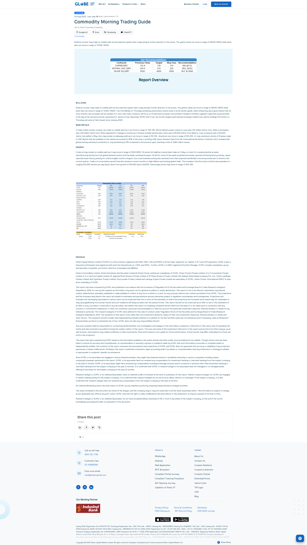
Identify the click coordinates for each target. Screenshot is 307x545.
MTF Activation (162, 469)
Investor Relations (203, 465)
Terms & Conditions (183, 507)
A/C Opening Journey (165, 483)
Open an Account (221, 4)
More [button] (143, 4)
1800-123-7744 (91, 454)
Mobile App (160, 456)
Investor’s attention (203, 469)
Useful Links (200, 483)
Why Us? (102, 4)
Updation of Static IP (165, 487)
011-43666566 (91, 464)
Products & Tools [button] (129, 4)
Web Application (162, 465)
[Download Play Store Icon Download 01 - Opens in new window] (181, 519)
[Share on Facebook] (86, 427)
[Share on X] (92, 427)
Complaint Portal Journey (167, 474)
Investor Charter (202, 474)
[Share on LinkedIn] (79, 427)
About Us (198, 456)
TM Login (198, 487)
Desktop (159, 460)
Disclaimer (202, 507)
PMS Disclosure (162, 511)
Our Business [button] (113, 4)
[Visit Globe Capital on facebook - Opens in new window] (78, 487)
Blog (196, 496)
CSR (196, 492)
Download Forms (202, 478)
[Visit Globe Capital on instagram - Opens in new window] (85, 487)
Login (205, 4)
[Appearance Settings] (300, 538)
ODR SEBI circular (206, 511)
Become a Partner (191, 4)
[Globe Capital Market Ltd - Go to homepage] (85, 4)
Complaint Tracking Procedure (169, 478)
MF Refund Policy (183, 511)
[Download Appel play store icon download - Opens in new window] (163, 519)
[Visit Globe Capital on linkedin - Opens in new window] (91, 487)
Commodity (79, 13)
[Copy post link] (99, 427)
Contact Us (199, 460)
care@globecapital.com (95, 475)
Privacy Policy (161, 507)
